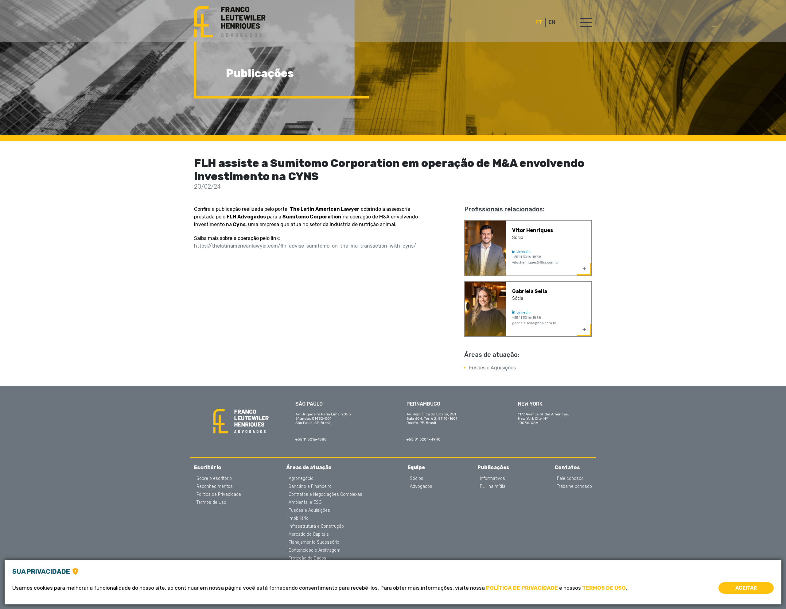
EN (552, 22)
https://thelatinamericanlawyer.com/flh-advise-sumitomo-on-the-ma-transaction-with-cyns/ (305, 246)
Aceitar (746, 588)
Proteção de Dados (307, 558)
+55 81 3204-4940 (424, 439)
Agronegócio (301, 478)
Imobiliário (299, 518)
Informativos (492, 478)
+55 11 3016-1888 (526, 257)
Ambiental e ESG (305, 502)
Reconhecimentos (214, 486)
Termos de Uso (211, 502)
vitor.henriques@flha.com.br (535, 262)
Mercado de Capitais (309, 534)
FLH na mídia (492, 486)
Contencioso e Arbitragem (314, 550)
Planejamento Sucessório (314, 542)
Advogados (421, 486)
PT (538, 22)
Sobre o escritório (214, 478)
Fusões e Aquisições (492, 368)
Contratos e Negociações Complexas (325, 494)
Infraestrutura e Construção (316, 526)
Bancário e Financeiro (310, 486)
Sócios (416, 478)
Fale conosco (570, 478)
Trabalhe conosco (574, 486)
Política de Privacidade (218, 494)
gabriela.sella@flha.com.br (534, 323)
